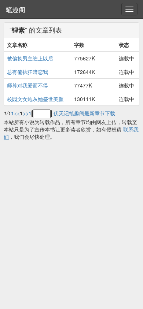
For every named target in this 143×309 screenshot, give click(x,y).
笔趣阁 (15, 9)
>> (26, 113)
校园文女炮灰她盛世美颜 (35, 99)
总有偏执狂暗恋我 (27, 71)
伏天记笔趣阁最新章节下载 (84, 113)
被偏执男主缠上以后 (30, 58)
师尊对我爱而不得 (27, 85)
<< (17, 113)
